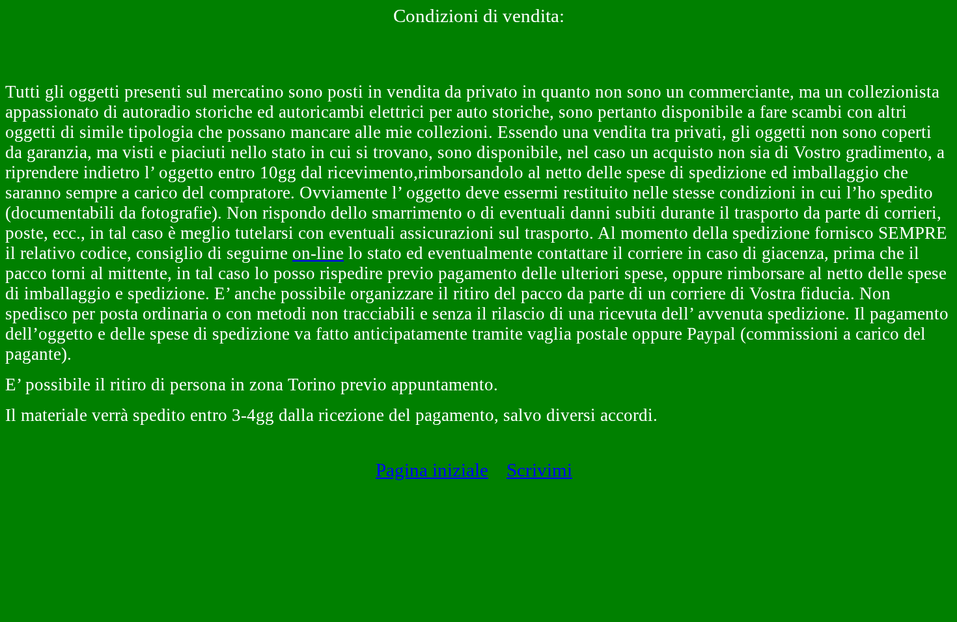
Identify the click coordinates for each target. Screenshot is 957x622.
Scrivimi (539, 469)
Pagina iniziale (432, 469)
